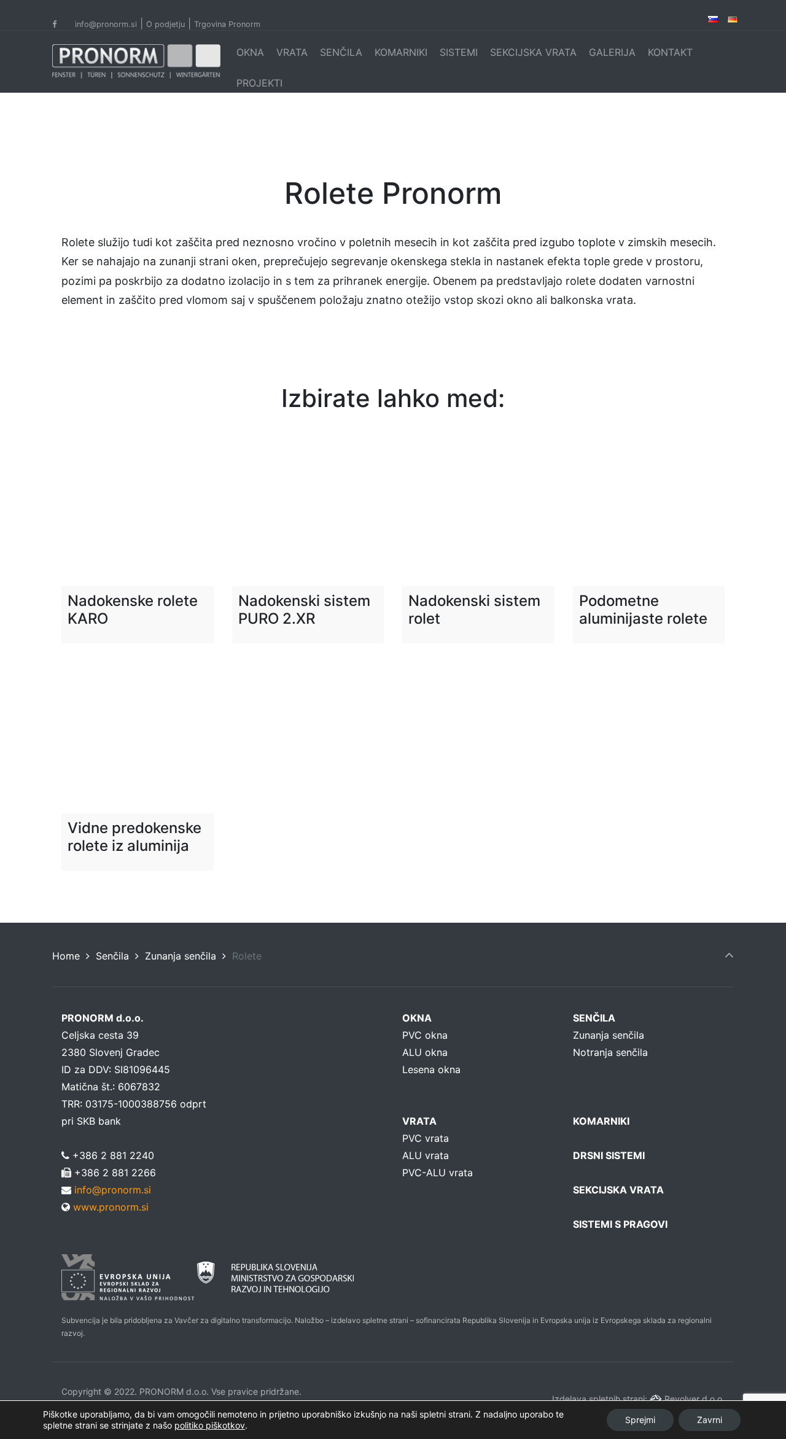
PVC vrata (425, 1138)
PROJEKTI (259, 83)
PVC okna (425, 1035)
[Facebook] (62, 24)
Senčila (112, 956)
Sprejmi (640, 1419)
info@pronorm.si (106, 24)
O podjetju (165, 24)
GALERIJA (612, 52)
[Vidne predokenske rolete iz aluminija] (137, 738)
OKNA (250, 52)
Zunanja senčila (180, 956)
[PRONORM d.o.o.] (136, 61)
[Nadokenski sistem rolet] (478, 511)
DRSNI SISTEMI (609, 1155)
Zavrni (709, 1419)
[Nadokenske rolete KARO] (137, 511)
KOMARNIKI (401, 52)
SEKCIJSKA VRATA (533, 52)
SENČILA (341, 52)
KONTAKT (670, 52)
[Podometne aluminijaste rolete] (649, 511)
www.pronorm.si (109, 1207)
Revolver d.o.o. (694, 1399)
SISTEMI (459, 52)
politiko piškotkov (209, 1425)
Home (66, 956)
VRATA (292, 52)
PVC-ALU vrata (437, 1172)
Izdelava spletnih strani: (601, 1399)
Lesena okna (431, 1069)
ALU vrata (425, 1155)
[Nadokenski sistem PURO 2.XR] (308, 511)
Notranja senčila (610, 1052)
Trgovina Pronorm (227, 24)
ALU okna (425, 1052)
